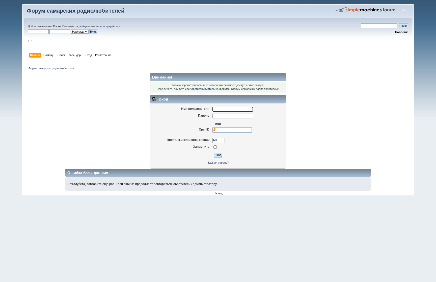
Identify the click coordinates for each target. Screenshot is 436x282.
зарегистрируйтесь (108, 26)
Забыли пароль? (218, 162)
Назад (218, 193)
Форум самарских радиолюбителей (76, 11)
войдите (84, 26)
